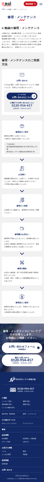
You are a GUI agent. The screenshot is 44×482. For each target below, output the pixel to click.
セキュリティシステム (9, 423)
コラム (4, 451)
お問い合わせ (7, 470)
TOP (3, 9)
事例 (3, 429)
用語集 (25, 454)
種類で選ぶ (26, 401)
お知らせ (26, 442)
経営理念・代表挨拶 (29, 438)
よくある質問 (6, 454)
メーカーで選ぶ (7, 401)
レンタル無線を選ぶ (8, 407)
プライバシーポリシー (22, 475)
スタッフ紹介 (6, 442)
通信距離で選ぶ (7, 404)
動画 (24, 451)
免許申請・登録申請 (8, 414)
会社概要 (5, 438)
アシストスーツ (28, 423)
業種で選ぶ (26, 404)
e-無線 (9, 9)
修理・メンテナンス (29, 414)
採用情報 (5, 460)
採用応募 (5, 464)
